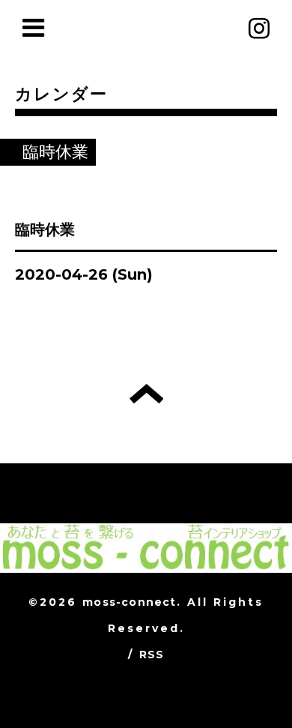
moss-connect (129, 602)
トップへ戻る (146, 393)
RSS (152, 654)
